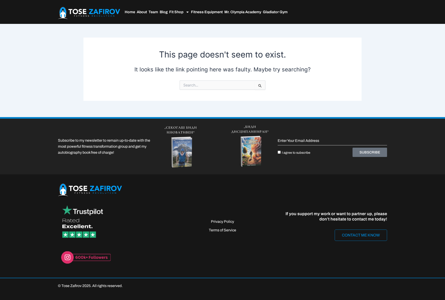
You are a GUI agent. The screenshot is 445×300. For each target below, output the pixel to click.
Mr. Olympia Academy (242, 12)
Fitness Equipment (207, 12)
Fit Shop (176, 12)
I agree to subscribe (296, 152)
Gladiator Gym (275, 12)
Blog (164, 12)
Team (153, 12)
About (142, 12)
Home (130, 12)
